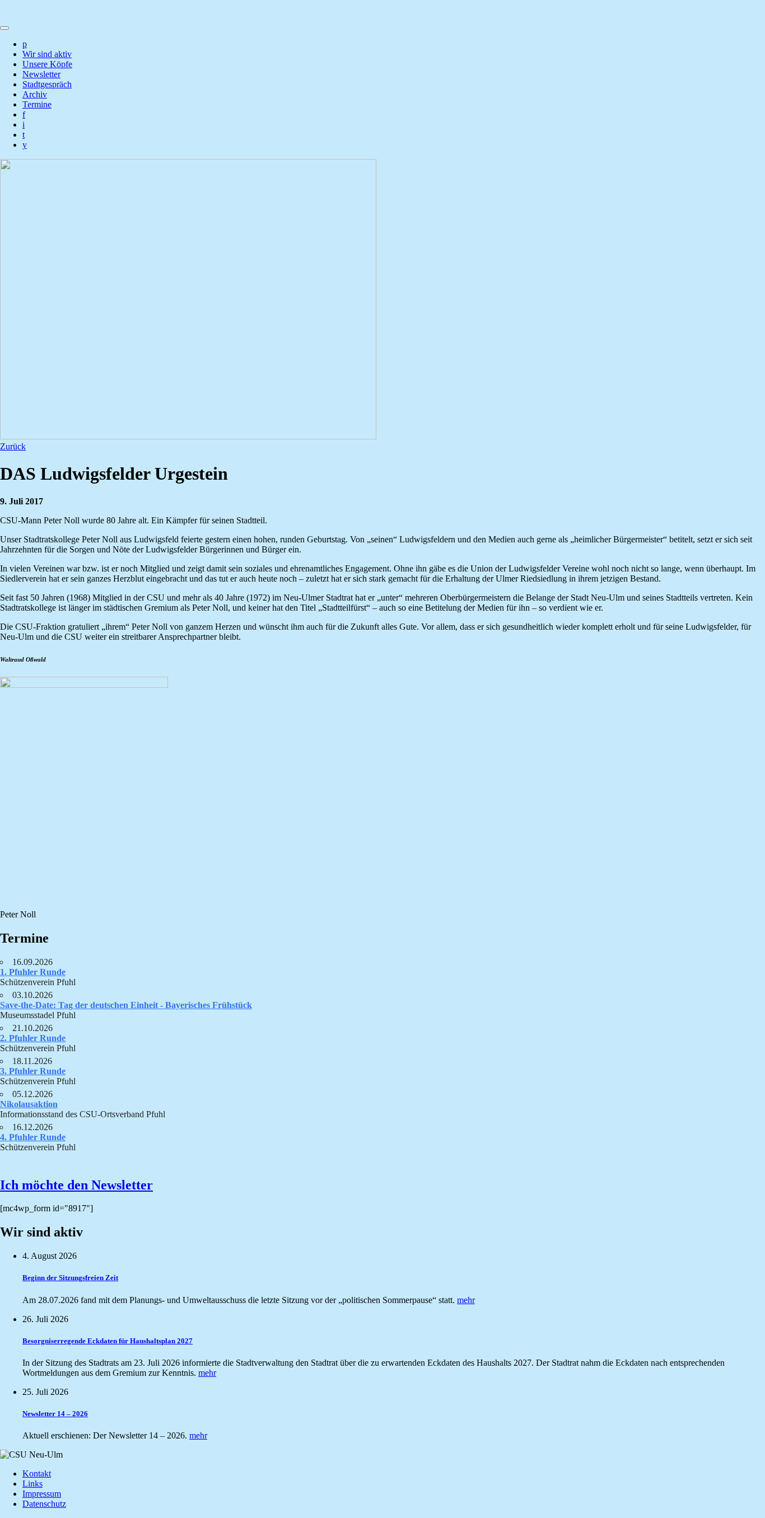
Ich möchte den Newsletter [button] (76, 1185)
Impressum (41, 1493)
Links (32, 1483)
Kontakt (36, 1473)
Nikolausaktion (29, 1104)
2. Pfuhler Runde (33, 1038)
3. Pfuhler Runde (33, 1071)
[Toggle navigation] (4, 28)
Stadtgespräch (47, 84)
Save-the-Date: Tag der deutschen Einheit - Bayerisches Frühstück (126, 1005)
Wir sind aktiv (47, 54)
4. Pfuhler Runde (33, 1137)
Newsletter (41, 74)
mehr (466, 1300)
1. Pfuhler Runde (33, 972)
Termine (37, 104)
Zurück (13, 446)
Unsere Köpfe (47, 64)
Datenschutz (44, 1503)
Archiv (34, 94)
